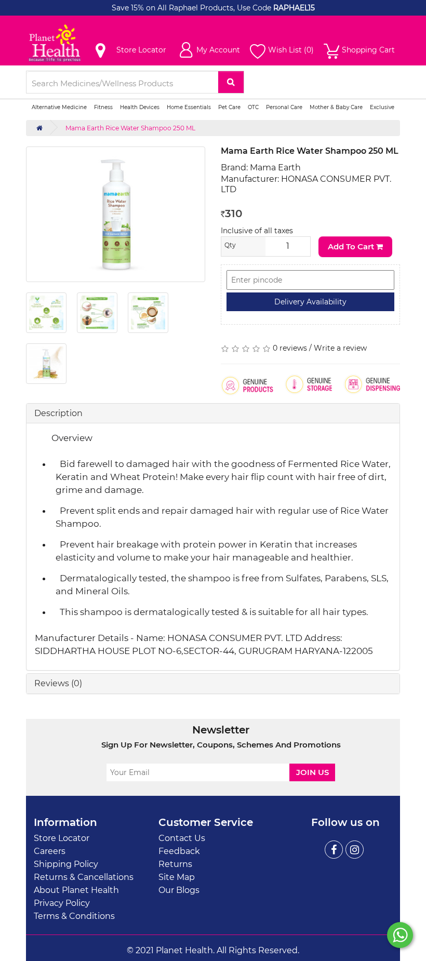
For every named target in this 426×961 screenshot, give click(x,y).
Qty (230, 245)
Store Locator (61, 838)
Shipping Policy (66, 864)
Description (58, 413)
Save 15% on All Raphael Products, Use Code (192, 7)
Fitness (103, 107)
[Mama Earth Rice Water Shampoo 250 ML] (115, 214)
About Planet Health (76, 890)
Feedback (179, 851)
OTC (253, 107)
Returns (175, 864)
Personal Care (284, 107)
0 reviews (290, 348)
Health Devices (139, 107)
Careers (49, 851)
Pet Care (229, 107)
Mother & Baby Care (336, 107)
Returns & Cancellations (84, 877)
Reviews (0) (58, 683)
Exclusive (382, 107)
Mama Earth (275, 167)
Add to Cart (352, 246)
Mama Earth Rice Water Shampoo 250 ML (130, 128)
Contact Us (181, 838)
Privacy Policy (62, 903)
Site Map (176, 877)
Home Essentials (189, 107)
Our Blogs (178, 890)
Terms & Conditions (74, 916)
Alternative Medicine (59, 107)
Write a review (340, 348)
